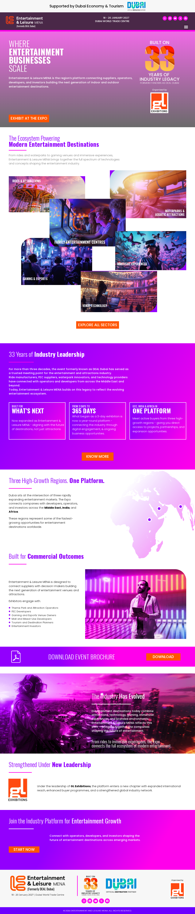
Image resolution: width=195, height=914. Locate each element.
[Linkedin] (170, 18)
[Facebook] (185, 18)
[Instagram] (165, 18)
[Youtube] (175, 18)
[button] (186, 27)
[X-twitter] (180, 18)
